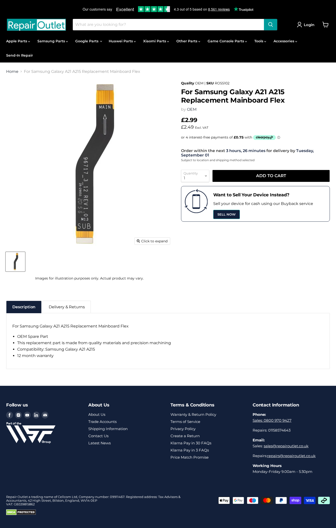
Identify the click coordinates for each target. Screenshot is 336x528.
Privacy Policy (183, 428)
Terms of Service (185, 421)
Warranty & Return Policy (193, 414)
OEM (192, 109)
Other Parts (187, 41)
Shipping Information (108, 428)
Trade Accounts (102, 421)
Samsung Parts (51, 41)
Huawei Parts (121, 41)
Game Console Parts (226, 41)
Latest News (99, 443)
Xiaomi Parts (155, 41)
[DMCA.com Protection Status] (21, 514)
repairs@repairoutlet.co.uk (291, 455)
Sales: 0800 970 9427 (272, 420)
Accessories (284, 41)
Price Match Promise (189, 457)
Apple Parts (17, 41)
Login (309, 24)
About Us (96, 414)
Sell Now (226, 214)
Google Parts (87, 41)
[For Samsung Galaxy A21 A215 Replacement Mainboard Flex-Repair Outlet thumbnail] (15, 261)
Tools (259, 41)
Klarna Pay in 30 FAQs (190, 443)
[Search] (270, 24)
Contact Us (98, 436)
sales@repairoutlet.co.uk (286, 446)
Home (12, 71)
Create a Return (185, 436)
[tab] (24, 307)
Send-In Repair (19, 55)
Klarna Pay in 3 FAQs (189, 450)
